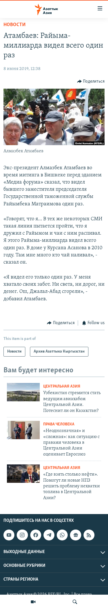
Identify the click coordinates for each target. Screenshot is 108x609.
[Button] (91, 81)
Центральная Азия (61, 386)
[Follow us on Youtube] (8, 535)
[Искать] (75, 602)
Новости (14, 25)
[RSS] (89, 535)
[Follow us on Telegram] (48, 535)
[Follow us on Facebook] (35, 535)
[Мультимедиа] (33, 602)
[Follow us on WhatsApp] (62, 535)
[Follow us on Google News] (75, 535)
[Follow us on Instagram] (22, 535)
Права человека (58, 424)
